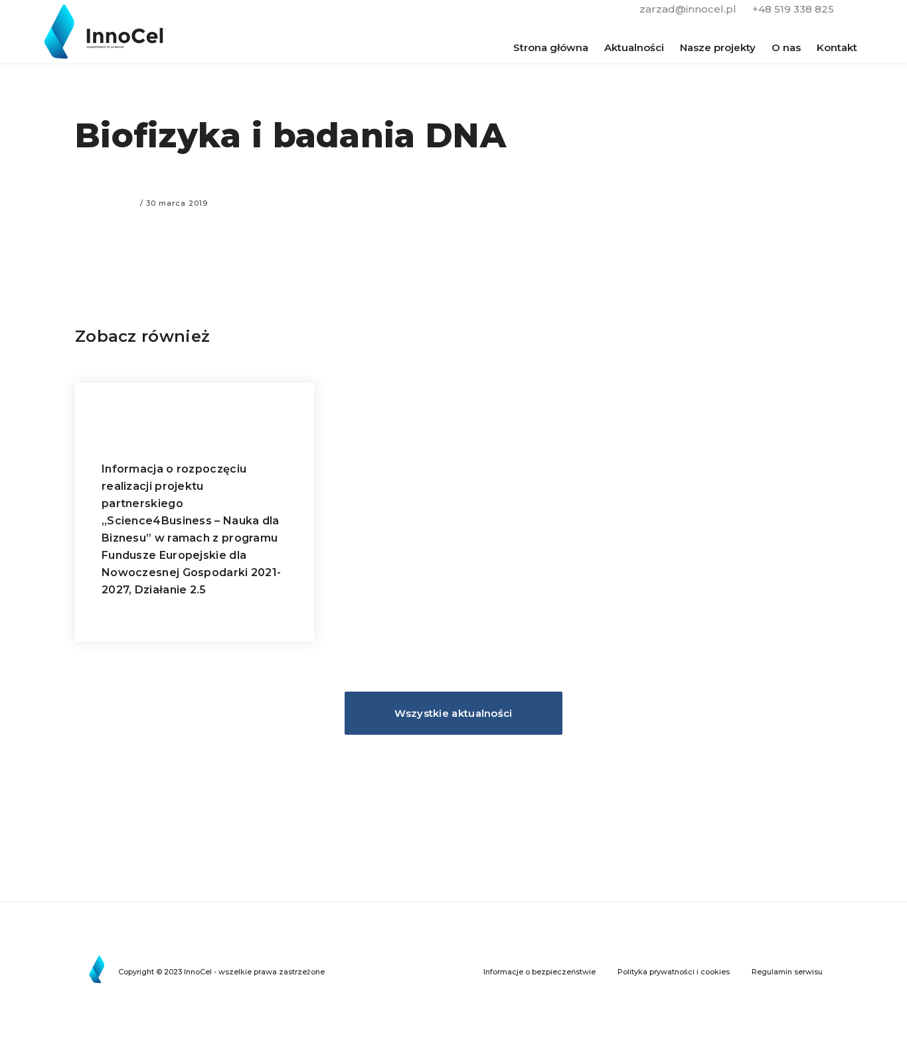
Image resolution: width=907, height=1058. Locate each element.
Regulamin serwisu (787, 971)
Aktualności (634, 47)
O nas (786, 47)
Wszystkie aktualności (453, 713)
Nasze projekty (718, 47)
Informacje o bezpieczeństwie (539, 971)
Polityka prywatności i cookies (674, 971)
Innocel (109, 31)
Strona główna (550, 47)
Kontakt (837, 47)
